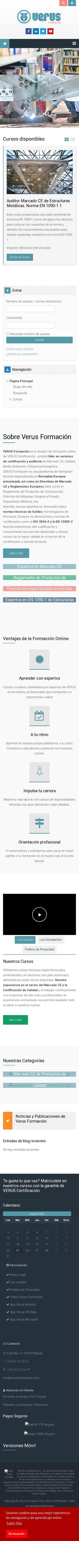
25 (17, 1250)
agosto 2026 (37, 1213)
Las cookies (18, 1282)
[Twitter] (43, 31)
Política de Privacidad (25, 1290)
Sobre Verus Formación (26, 1297)
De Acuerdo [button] (17, 1533)
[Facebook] (29, 31)
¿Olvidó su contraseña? (22, 354)
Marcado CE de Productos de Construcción (39, 1076)
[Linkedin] (36, 31)
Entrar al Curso (20, 257)
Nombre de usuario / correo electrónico (33, 301)
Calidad (39, 1085)
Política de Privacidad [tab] (39, 949)
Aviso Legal (18, 1275)
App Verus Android (23, 1304)
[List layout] (72, 139)
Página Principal (21, 381)
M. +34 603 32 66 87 (16, 1369)
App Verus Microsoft (24, 1319)
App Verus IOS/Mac (23, 1312)
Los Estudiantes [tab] (51, 939)
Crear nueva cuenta (19, 349)
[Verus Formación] (39, 16)
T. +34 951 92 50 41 (16, 1361)
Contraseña (14, 318)
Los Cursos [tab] (25, 939)
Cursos (17, 399)
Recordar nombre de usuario (30, 334)
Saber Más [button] (14, 1523)
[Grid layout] (67, 139)
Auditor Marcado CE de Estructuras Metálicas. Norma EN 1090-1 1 (38, 203)
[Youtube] (50, 31)
